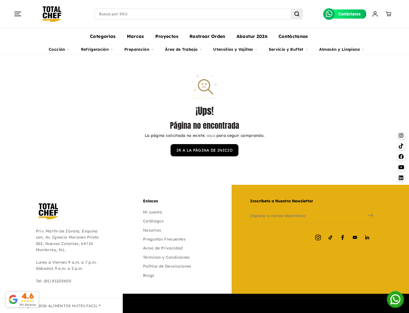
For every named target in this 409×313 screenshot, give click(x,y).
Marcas (135, 36)
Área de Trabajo (181, 49)
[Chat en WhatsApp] (395, 299)
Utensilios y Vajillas (233, 49)
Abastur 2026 (251, 36)
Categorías (103, 36)
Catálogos (153, 221)
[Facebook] (342, 237)
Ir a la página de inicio (204, 150)
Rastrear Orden (207, 36)
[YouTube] (355, 237)
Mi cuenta (152, 212)
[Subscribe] (370, 216)
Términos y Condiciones (166, 257)
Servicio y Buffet (286, 49)
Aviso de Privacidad (163, 248)
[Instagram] (318, 237)
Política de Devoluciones (167, 266)
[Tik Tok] (330, 237)
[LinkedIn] (367, 237)
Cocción (57, 49)
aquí (211, 135)
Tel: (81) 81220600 (53, 280)
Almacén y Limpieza (339, 49)
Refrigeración (95, 49)
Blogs (148, 275)
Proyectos (166, 36)
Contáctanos (293, 36)
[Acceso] (375, 14)
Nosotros (152, 230)
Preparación (136, 49)
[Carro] (388, 14)
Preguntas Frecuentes (164, 239)
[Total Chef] (52, 14)
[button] (17, 14)
